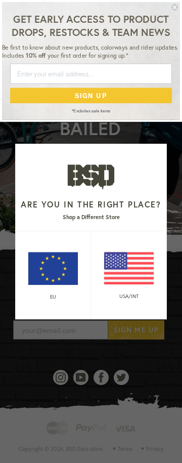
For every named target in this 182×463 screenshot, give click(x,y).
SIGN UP (91, 95)
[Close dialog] (175, 7)
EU (53, 296)
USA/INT (129, 296)
